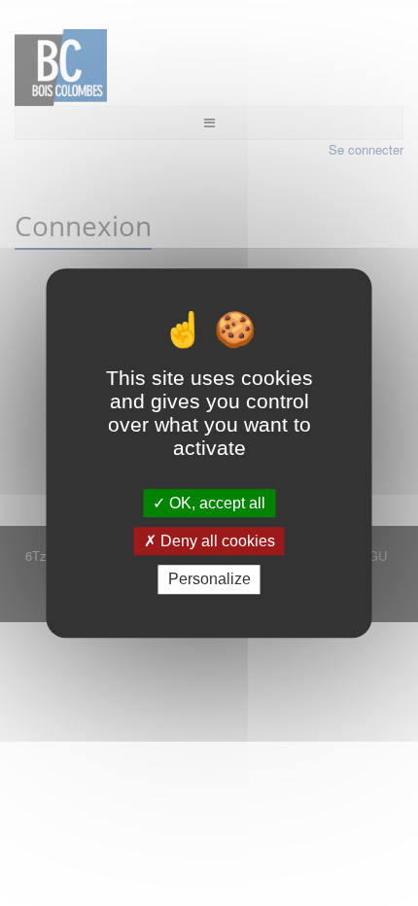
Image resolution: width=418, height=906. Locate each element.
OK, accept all (215, 503)
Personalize (209, 580)
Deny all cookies (216, 541)
